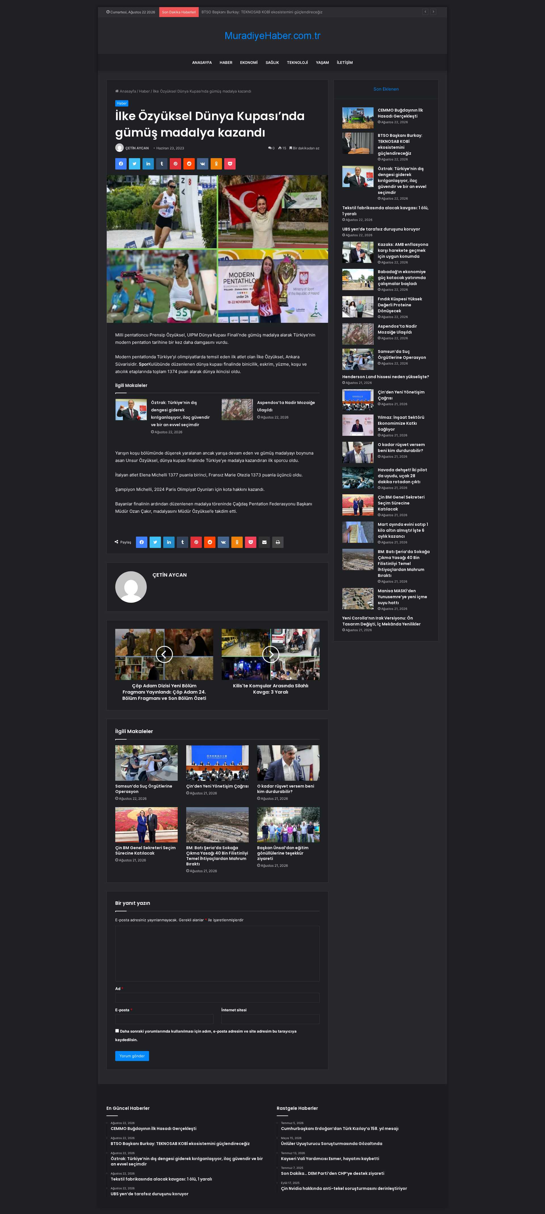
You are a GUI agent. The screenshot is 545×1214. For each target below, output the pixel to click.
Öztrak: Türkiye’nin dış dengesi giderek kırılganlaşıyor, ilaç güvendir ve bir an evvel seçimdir (282, 12)
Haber (226, 62)
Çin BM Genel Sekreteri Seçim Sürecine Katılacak (145, 850)
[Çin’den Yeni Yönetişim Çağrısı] (217, 762)
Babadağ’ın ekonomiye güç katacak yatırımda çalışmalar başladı (402, 277)
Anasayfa (202, 62)
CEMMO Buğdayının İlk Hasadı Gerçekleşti (400, 113)
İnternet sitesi (234, 1010)
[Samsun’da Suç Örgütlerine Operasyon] (146, 762)
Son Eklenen (386, 89)
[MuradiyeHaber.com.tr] (272, 36)
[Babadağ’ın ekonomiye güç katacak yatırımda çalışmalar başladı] (358, 279)
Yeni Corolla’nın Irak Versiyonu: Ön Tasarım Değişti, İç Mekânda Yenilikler (381, 621)
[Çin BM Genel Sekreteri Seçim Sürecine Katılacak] (146, 824)
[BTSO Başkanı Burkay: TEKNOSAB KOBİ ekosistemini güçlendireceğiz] (358, 143)
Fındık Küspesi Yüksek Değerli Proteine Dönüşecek (400, 305)
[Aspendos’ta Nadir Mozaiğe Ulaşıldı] (237, 409)
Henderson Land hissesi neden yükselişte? (385, 377)
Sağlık (272, 62)
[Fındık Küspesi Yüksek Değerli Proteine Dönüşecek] (358, 306)
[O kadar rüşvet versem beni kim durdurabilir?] (288, 762)
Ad (119, 988)
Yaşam (322, 62)
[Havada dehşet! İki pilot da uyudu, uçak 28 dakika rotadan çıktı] (358, 477)
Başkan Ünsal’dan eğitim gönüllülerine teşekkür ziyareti (283, 853)
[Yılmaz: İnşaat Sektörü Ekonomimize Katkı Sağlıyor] (358, 425)
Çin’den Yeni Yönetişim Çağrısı (217, 786)
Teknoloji (297, 62)
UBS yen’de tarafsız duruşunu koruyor (381, 229)
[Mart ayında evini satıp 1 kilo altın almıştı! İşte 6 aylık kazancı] (358, 532)
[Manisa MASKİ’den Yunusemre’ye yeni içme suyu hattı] (358, 598)
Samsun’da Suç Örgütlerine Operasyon (143, 788)
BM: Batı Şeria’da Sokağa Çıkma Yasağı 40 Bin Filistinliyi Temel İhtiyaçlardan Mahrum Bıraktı (217, 856)
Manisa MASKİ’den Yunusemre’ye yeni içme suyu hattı (402, 597)
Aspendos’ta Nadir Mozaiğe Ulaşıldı (397, 329)
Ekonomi (249, 62)
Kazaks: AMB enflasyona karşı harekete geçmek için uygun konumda (403, 250)
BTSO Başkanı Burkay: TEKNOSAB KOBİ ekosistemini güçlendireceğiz (400, 144)
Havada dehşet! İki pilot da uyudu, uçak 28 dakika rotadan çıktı (402, 476)
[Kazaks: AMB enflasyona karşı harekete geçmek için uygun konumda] (358, 252)
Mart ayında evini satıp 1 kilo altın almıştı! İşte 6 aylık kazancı (403, 530)
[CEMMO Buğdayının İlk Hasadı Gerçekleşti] (358, 118)
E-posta (123, 1010)
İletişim (345, 62)
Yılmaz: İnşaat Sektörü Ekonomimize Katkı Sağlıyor (401, 423)
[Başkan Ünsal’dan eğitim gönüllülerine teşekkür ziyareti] (288, 824)
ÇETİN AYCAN (137, 148)
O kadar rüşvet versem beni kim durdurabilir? (285, 788)
